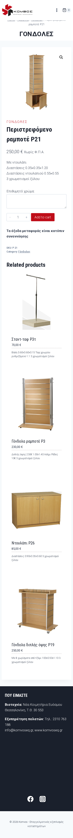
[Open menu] (56, 10)
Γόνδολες (36, 34)
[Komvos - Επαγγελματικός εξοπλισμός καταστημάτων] (17, 10)
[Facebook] (30, 799)
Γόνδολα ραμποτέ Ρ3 (28, 441)
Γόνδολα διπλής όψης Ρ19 (33, 644)
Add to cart (42, 217)
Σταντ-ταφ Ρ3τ (24, 339)
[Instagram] (42, 799)
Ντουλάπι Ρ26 (23, 543)
